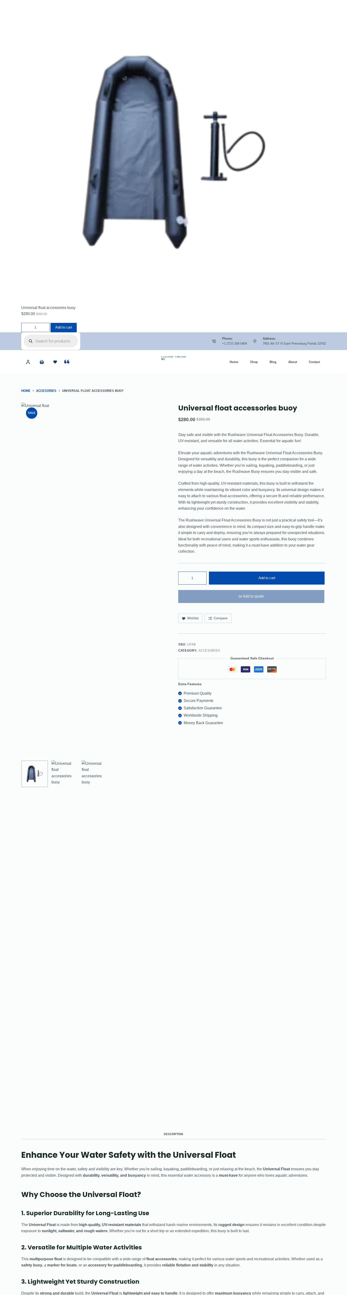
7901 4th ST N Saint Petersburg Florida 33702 (294, 343)
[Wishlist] (55, 362)
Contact (314, 362)
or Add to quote (251, 596)
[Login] (28, 362)
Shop (254, 362)
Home (234, 362)
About (292, 362)
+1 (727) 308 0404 (234, 343)
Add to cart (63, 327)
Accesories (209, 650)
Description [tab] (173, 1134)
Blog (273, 362)
